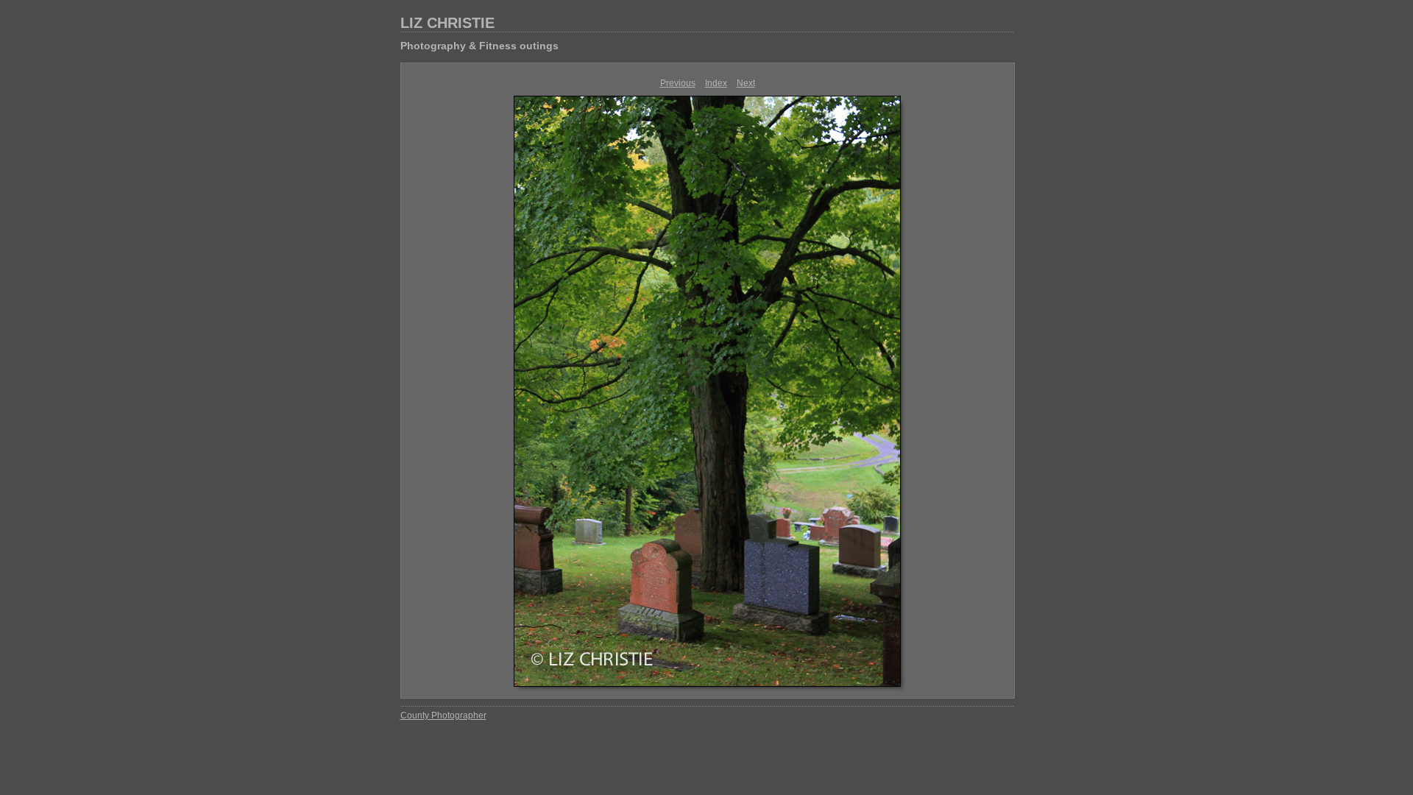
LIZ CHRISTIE (447, 23)
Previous (677, 83)
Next (746, 83)
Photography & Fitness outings (479, 46)
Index (716, 83)
